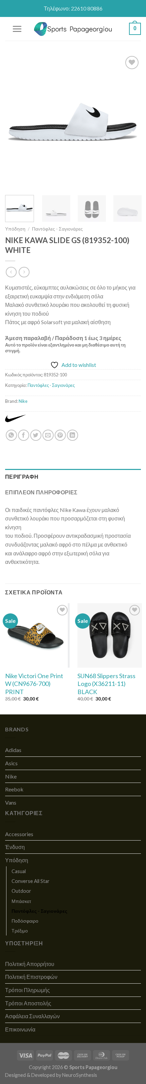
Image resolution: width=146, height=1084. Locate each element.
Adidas (13, 750)
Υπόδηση (15, 229)
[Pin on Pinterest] (60, 435)
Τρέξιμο (20, 930)
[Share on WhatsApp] (11, 435)
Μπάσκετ (21, 901)
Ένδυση (15, 847)
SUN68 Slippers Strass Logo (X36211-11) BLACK (106, 683)
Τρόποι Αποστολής (28, 1003)
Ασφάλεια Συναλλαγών (32, 1016)
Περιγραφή (21, 476)
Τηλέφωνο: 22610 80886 (73, 8)
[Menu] (17, 28)
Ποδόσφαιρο (25, 921)
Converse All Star (31, 881)
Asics (11, 763)
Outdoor (21, 891)
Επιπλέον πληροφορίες (41, 492)
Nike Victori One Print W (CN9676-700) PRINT (34, 683)
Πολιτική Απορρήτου (29, 964)
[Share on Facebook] (23, 435)
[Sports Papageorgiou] (73, 29)
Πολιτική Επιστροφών (31, 976)
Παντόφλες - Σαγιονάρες (57, 229)
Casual (19, 871)
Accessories (19, 834)
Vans (10, 802)
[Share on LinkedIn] (72, 435)
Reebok (14, 789)
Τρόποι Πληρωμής (27, 990)
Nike (23, 401)
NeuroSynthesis (79, 1075)
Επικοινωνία (20, 1029)
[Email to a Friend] (48, 435)
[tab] (73, 477)
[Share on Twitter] (35, 435)
